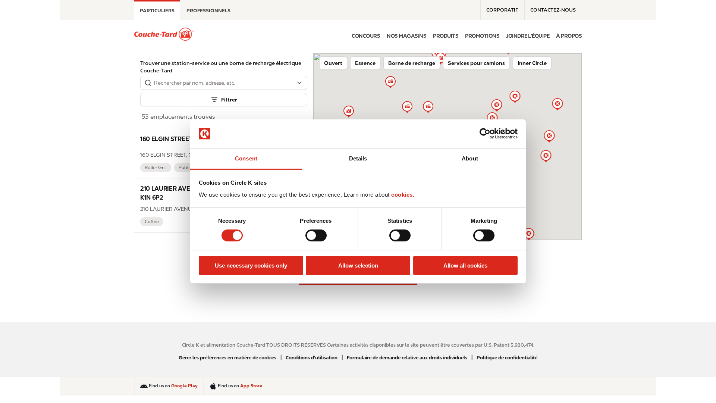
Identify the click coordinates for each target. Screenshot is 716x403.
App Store (251, 385)
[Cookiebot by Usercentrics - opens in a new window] (485, 133)
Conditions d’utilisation (311, 357)
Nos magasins (406, 36)
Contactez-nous (553, 10)
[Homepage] (164, 34)
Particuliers (157, 10)
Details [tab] (358, 158)
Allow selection (358, 265)
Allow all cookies (465, 265)
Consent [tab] (246, 158)
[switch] (316, 235)
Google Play (184, 385)
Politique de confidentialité (507, 357)
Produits (445, 36)
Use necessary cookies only (251, 265)
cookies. (402, 194)
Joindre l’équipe (527, 36)
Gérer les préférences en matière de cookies (227, 357)
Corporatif (502, 10)
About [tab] (470, 158)
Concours (366, 36)
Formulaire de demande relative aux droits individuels (407, 357)
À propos (569, 36)
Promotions (482, 36)
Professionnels (208, 10)
